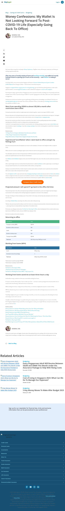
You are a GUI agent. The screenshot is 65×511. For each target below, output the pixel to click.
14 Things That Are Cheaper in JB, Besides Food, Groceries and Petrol (21, 133)
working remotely (39, 75)
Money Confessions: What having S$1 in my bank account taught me (21, 318)
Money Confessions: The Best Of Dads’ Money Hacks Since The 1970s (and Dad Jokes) (24, 308)
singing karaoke (46, 117)
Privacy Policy (17, 498)
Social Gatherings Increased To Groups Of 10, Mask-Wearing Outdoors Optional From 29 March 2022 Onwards (30, 321)
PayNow (41, 175)
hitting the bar (38, 117)
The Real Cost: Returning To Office (29, 209)
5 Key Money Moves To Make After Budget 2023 (43, 390)
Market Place (14, 200)
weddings (19, 126)
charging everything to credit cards (35, 173)
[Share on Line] (4, 64)
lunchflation (40, 163)
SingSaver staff (12, 173)
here (15, 303)
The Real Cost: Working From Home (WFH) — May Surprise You (19, 271)
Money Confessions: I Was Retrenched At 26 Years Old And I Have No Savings (23, 310)
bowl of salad (49, 177)
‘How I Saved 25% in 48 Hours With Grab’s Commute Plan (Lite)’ (19, 314)
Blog (7, 13)
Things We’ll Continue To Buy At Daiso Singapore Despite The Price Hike (21, 136)
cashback (57, 173)
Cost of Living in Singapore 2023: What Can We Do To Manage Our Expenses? (43, 379)
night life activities (22, 89)
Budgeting (29, 13)
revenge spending (30, 126)
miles (52, 173)
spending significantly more (12, 101)
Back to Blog (12, 343)
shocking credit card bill (50, 101)
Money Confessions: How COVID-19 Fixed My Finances (17, 312)
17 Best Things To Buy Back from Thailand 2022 (16, 134)
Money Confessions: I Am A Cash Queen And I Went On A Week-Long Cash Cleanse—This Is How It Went (28, 316)
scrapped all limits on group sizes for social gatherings (22, 87)
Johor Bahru (53, 124)
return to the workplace (47, 89)
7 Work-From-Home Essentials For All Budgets (16, 269)
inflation (46, 77)
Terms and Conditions (50, 496)
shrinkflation (16, 158)
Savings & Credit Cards (17, 13)
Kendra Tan (16, 35)
